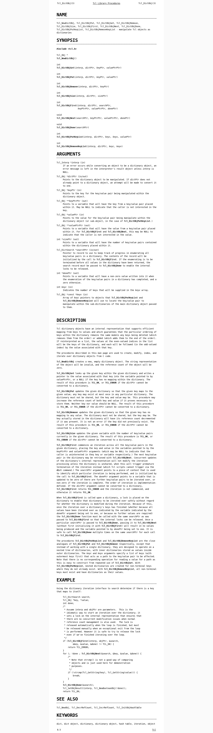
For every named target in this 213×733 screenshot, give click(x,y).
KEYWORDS (67, 715)
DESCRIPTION (71, 320)
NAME (62, 14)
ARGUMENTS (68, 154)
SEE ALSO (67, 699)
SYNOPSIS (67, 40)
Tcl (154, 729)
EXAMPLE (66, 580)
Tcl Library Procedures (106, 3)
